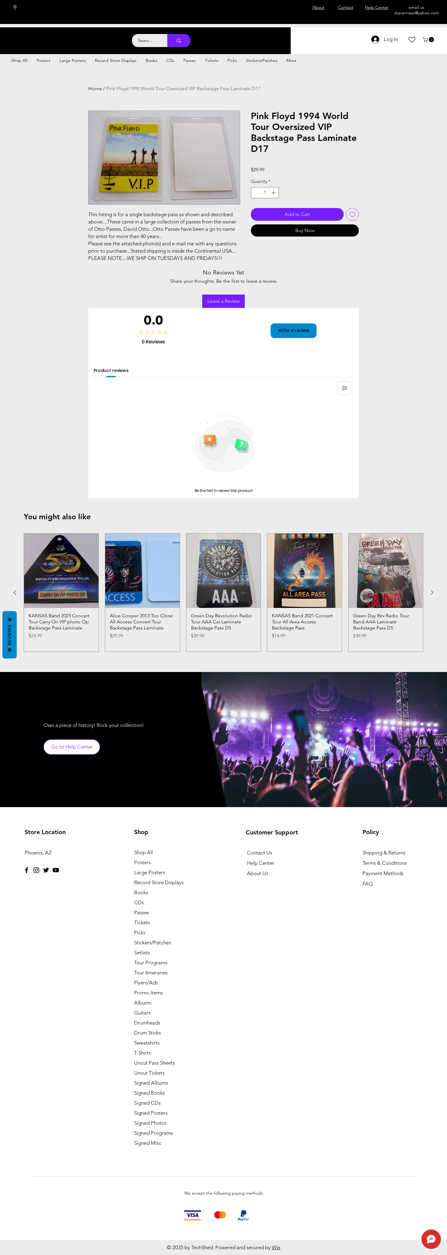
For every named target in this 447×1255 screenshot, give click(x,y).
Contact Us (259, 853)
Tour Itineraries (151, 973)
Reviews (9, 634)
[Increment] (274, 192)
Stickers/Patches (152, 943)
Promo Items (148, 993)
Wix (276, 1247)
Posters (142, 862)
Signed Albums (151, 1083)
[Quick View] (61, 571)
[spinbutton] (264, 192)
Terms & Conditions (384, 863)
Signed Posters (151, 1113)
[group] (223, 592)
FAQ (367, 884)
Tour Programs (150, 963)
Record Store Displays (159, 882)
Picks (139, 932)
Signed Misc (147, 1143)
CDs (139, 902)
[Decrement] (255, 192)
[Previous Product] (15, 592)
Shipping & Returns (383, 853)
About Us (257, 873)
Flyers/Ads (146, 983)
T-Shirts (142, 1053)
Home (95, 88)
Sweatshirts (147, 1043)
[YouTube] (56, 870)
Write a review (293, 330)
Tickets (142, 922)
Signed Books (149, 1093)
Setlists (142, 953)
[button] (429, 39)
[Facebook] (26, 870)
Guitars (142, 1013)
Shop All (143, 852)
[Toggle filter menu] (345, 388)
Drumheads (147, 1023)
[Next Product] (432, 592)
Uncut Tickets (149, 1073)
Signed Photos (150, 1123)
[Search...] (178, 40)
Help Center (260, 863)
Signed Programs (153, 1133)
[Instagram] (36, 870)
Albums (142, 1003)
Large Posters (149, 872)
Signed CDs (147, 1103)
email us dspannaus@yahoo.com (416, 10)
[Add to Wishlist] (352, 214)
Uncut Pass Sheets (154, 1063)
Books (141, 892)
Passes (141, 912)
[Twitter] (46, 870)
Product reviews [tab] (111, 370)
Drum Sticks (147, 1033)
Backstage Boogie (60, 37)
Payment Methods (383, 873)
